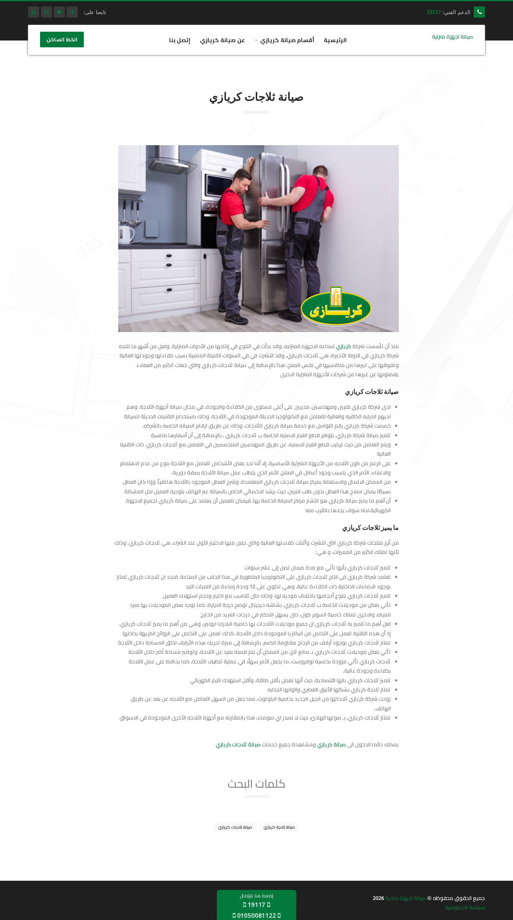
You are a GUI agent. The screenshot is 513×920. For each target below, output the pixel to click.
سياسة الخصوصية (465, 907)
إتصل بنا (180, 40)
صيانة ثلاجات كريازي (238, 744)
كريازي (343, 346)
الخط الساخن (61, 39)
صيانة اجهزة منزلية (405, 898)
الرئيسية (335, 40)
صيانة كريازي (331, 744)
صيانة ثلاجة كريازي (279, 827)
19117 (434, 12)
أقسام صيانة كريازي (287, 40)
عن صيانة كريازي (222, 40)
